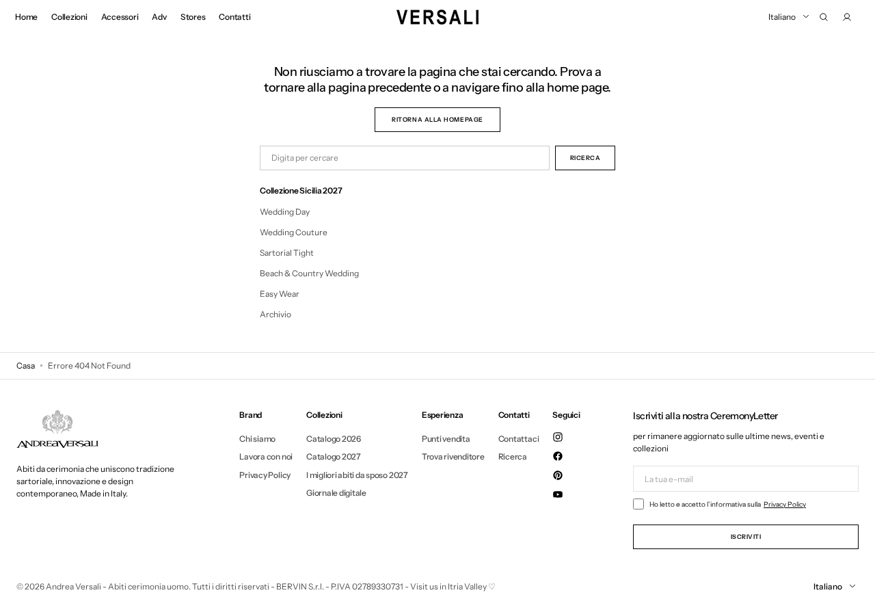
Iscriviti (746, 536)
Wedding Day (285, 212)
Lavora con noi (266, 456)
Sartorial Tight (287, 253)
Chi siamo (257, 439)
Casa (25, 365)
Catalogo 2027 (333, 456)
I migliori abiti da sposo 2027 (357, 475)
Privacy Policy (265, 475)
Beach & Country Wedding (309, 273)
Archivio (275, 314)
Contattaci (518, 439)
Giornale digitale (336, 493)
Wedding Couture (293, 232)
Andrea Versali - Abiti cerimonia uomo (117, 586)
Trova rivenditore (453, 456)
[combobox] (405, 158)
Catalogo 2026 (333, 439)
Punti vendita (446, 439)
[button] (823, 17)
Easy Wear (279, 294)
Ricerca (512, 456)
